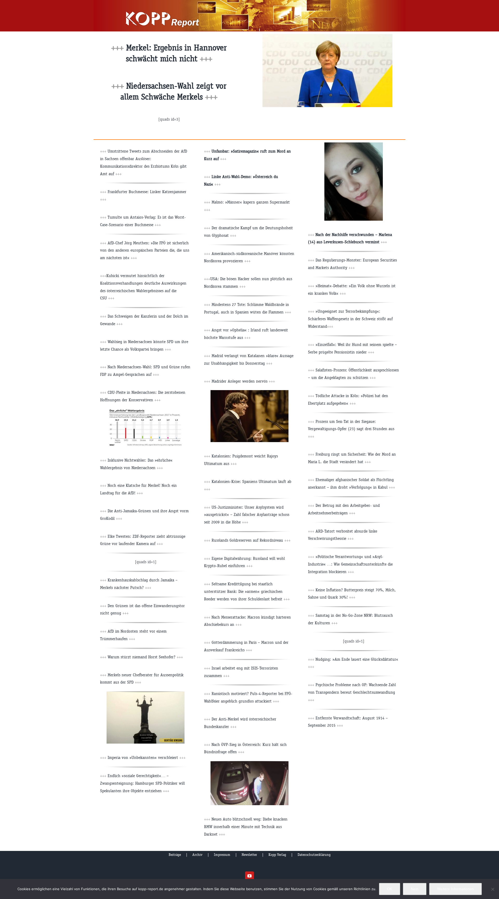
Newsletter (249, 854)
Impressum (222, 854)
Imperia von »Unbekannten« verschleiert (147, 757)
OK (389, 889)
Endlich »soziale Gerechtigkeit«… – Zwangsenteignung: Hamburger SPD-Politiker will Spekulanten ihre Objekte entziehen (142, 783)
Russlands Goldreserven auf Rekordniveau (247, 540)
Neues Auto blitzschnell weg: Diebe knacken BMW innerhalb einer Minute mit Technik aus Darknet (245, 827)
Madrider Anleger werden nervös (243, 381)
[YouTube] (249, 875)
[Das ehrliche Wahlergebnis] (146, 411)
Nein (414, 889)
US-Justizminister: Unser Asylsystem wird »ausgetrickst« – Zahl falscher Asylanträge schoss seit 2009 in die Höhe (246, 515)
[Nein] (492, 889)
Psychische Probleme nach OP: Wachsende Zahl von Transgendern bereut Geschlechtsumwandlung (352, 692)
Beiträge (175, 854)
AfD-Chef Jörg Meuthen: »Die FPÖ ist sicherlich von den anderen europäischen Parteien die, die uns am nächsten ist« (144, 250)
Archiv (197, 854)
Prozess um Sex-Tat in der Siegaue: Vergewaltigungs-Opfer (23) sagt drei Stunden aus (351, 429)
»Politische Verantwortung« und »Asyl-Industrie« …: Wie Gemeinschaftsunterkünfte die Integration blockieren (350, 564)
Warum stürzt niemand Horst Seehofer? (145, 656)
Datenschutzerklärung (314, 854)
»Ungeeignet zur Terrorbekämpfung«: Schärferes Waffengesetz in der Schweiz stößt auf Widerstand (350, 319)
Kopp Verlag (277, 854)
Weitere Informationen (455, 889)
